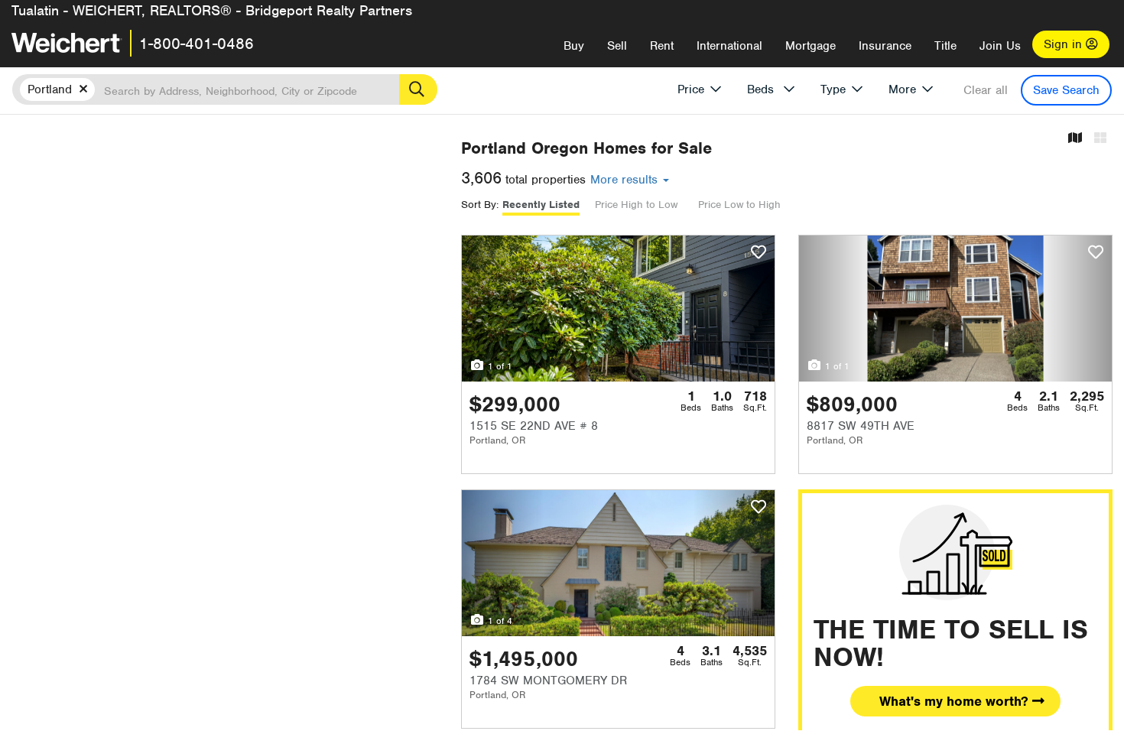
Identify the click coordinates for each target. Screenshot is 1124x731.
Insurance (885, 46)
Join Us (1000, 46)
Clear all (985, 90)
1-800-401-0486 (196, 44)
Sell (617, 46)
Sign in (1065, 44)
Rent (662, 46)
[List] (1100, 139)
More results (625, 179)
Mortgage (810, 46)
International (729, 46)
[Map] (1075, 139)
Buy (574, 46)
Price (690, 89)
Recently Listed (541, 204)
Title (945, 46)
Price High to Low (636, 204)
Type (833, 89)
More (902, 89)
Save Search (1066, 90)
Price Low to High (739, 204)
